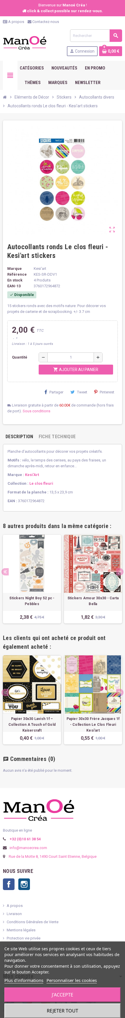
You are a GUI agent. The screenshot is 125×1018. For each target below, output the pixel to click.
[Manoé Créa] (25, 42)
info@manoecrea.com (28, 848)
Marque (14, 268)
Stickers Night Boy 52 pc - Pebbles (31, 601)
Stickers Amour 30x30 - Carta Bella (93, 601)
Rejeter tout (62, 1011)
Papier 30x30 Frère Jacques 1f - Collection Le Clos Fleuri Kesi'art (93, 724)
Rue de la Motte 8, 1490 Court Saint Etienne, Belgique (53, 856)
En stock (14, 280)
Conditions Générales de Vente (32, 922)
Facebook (9, 884)
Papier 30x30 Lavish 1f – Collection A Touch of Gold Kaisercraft (32, 724)
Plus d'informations (23, 980)
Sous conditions (36, 411)
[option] (32, 579)
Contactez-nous (45, 21)
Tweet (82, 392)
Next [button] (120, 571)
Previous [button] (5, 571)
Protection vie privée (23, 938)
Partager (56, 392)
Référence (17, 274)
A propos (15, 21)
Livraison (14, 914)
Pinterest (107, 392)
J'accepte (62, 995)
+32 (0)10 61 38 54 (25, 839)
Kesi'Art (32, 475)
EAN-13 (14, 286)
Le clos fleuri (41, 483)
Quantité (19, 357)
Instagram (24, 884)
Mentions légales (21, 930)
